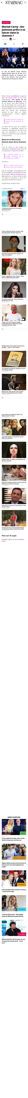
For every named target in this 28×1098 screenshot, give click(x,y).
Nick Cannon (20, 103)
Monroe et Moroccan (17, 174)
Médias (23, 833)
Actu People (22, 934)
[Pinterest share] (22, 44)
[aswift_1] (14, 16)
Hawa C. (15, 39)
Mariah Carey (15, 149)
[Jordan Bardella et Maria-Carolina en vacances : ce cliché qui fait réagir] (14, 878)
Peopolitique (21, 884)
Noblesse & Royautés (19, 858)
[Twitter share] (14, 44)
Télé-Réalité (22, 909)
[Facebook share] (5, 44)
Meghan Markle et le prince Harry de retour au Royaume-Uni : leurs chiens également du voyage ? (14, 864)
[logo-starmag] (14, 2)
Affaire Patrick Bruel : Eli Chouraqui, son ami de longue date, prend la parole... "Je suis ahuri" (13, 941)
